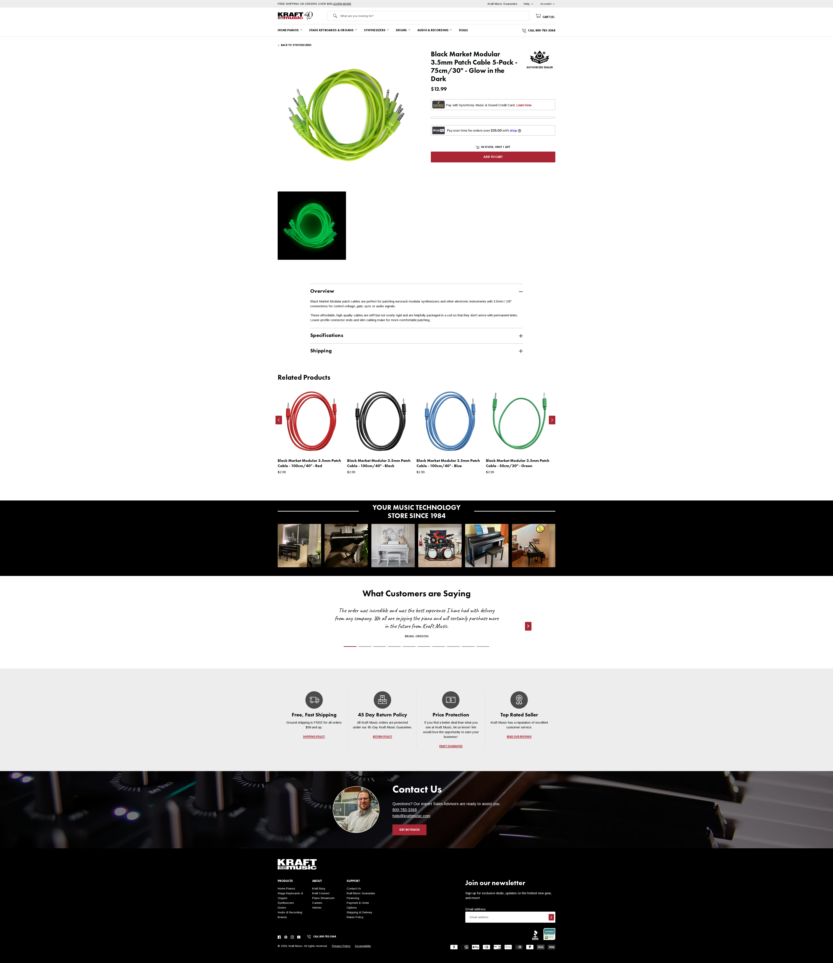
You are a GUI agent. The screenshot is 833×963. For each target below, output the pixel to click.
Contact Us (354, 888)
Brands (282, 917)
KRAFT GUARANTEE (450, 746)
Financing (353, 898)
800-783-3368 (404, 810)
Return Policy (355, 917)
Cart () (548, 17)
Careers (317, 902)
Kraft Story (318, 888)
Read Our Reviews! (519, 737)
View (334, 447)
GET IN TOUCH (409, 829)
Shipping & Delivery (359, 912)
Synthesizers (286, 902)
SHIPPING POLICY (314, 737)
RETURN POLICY (382, 737)
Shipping (321, 351)
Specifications (326, 335)
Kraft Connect (320, 893)
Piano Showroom (323, 898)
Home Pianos (286, 888)
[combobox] (434, 16)
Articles (316, 907)
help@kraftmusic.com (411, 816)
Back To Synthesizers (296, 45)
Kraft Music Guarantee (361, 893)
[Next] (552, 420)
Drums (282, 907)
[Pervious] (278, 420)
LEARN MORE (342, 3)
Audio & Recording (290, 912)
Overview (322, 291)
